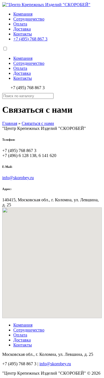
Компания (22, 14)
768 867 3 (30, 39)
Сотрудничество (28, 19)
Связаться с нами (38, 123)
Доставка (22, 29)
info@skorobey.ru (18, 177)
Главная (9, 123)
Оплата (20, 24)
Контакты (22, 34)
